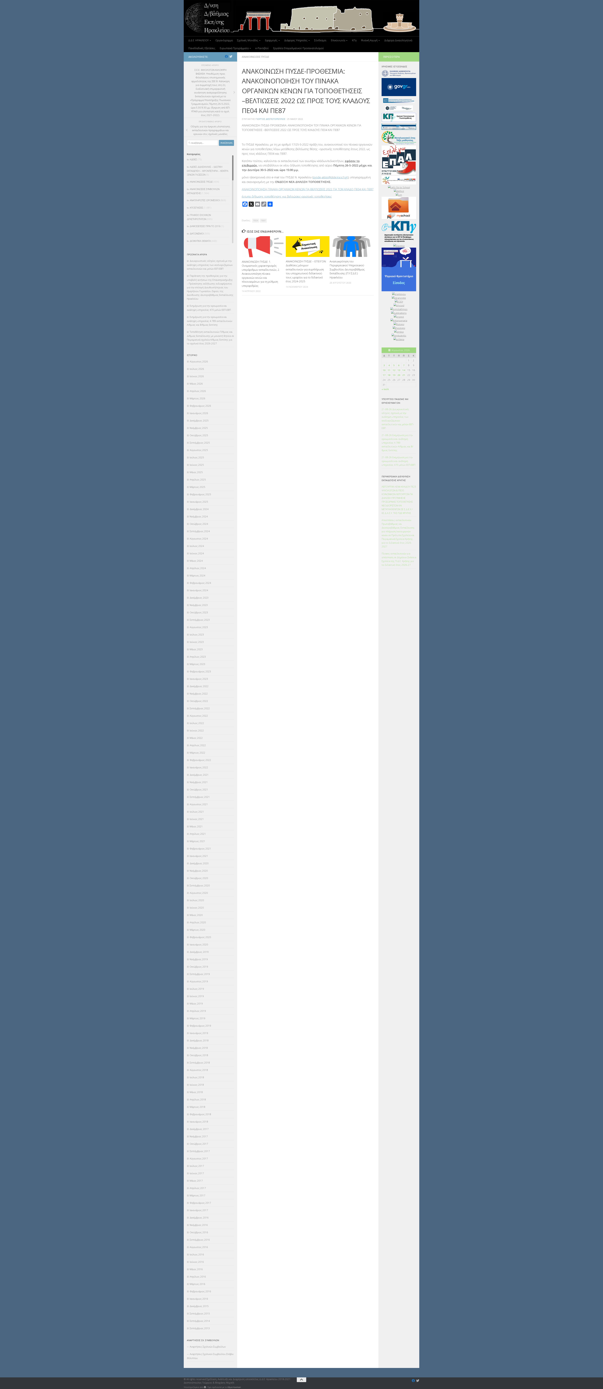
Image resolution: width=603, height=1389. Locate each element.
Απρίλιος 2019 (198, 1010)
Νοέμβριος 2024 (199, 516)
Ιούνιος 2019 (197, 996)
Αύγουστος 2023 (199, 627)
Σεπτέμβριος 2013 (200, 1328)
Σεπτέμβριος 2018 (200, 1062)
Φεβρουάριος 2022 (200, 760)
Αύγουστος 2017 (199, 1158)
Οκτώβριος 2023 (199, 612)
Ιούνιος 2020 (197, 907)
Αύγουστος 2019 (199, 981)
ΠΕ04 (255, 220)
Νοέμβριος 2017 (199, 1136)
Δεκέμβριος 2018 (199, 1040)
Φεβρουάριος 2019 (200, 1025)
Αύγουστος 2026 (199, 361)
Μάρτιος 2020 (197, 929)
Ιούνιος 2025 (197, 464)
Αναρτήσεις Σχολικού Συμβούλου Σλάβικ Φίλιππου (210, 1356)
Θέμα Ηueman (234, 1387)
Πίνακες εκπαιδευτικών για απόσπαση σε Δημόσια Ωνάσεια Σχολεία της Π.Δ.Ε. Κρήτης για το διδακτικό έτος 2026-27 (399, 559)
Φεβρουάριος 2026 (200, 405)
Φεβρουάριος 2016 (200, 1291)
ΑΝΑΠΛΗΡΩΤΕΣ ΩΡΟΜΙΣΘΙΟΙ (205, 200)
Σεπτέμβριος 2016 (200, 1239)
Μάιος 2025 (196, 472)
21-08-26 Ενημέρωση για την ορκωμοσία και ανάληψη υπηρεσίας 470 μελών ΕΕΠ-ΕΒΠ (398, 461)
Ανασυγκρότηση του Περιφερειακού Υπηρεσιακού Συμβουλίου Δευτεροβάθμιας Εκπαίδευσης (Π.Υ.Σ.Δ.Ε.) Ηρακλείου (347, 269)
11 (389, 370)
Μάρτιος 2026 (197, 398)
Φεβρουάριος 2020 (200, 937)
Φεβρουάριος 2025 (200, 494)
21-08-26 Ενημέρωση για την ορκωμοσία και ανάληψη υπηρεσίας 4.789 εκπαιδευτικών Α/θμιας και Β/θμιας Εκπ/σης (397, 443)
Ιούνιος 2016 (197, 1261)
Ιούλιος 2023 (197, 634)
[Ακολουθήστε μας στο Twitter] (230, 56)
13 (398, 370)
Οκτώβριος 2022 (199, 701)
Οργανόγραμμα (224, 40)
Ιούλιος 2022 (197, 723)
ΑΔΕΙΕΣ (193, 159)
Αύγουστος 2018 (199, 1070)
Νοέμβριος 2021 (199, 782)
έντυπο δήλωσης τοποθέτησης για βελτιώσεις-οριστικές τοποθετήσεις (287, 196)
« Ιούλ (385, 389)
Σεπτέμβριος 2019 (200, 974)
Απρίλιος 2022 (198, 745)
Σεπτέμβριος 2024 (200, 531)
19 (394, 375)
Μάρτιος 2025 (197, 486)
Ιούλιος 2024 (197, 546)
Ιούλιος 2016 (197, 1254)
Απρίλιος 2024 (198, 568)
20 (398, 375)
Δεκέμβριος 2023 (199, 597)
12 (394, 370)
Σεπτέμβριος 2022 (200, 708)
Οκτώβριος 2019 (199, 966)
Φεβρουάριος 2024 (200, 582)
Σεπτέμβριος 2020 (200, 885)
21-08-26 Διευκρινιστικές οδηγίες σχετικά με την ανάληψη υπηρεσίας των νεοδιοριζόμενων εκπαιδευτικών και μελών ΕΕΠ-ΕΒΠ (398, 419)
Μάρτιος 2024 (197, 575)
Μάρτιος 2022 (197, 752)
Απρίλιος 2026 (198, 391)
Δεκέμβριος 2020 (199, 863)
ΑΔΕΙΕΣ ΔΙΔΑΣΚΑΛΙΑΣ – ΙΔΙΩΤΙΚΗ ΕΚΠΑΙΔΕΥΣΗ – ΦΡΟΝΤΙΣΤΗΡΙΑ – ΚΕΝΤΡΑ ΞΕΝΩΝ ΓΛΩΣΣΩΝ (207, 170)
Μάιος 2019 (196, 1003)
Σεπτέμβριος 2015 (200, 1313)
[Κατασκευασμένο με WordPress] (205, 1387)
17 (384, 375)
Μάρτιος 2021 (197, 841)
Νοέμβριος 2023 (199, 605)
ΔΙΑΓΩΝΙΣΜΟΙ (197, 233)
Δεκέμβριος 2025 (199, 420)
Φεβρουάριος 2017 (200, 1202)
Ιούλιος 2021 (197, 811)
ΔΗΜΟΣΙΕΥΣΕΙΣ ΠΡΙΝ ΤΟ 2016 (205, 226)
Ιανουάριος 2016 (199, 1298)
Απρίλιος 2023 (198, 656)
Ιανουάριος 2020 (199, 944)
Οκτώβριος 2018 (199, 1055)
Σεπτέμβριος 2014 (200, 1320)
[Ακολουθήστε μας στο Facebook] (226, 56)
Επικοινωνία (338, 40)
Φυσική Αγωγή (369, 40)
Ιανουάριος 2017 (199, 1210)
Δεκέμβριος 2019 (199, 951)
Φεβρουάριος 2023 (200, 671)
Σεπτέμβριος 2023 (200, 619)
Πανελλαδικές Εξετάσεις (201, 48)
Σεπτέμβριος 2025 (200, 442)
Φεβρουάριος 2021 (200, 848)
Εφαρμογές (271, 40)
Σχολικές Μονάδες (247, 40)
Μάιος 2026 (196, 383)
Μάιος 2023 (196, 649)
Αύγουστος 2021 (199, 804)
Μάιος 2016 (196, 1269)
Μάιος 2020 (196, 915)
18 (389, 375)
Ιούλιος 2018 (197, 1077)
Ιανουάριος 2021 (199, 855)
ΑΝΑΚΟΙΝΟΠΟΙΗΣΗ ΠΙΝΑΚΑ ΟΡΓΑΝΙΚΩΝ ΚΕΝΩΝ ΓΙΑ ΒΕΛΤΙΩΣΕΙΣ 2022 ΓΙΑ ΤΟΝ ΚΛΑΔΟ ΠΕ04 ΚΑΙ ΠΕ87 (307, 189)
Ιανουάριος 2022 (199, 767)
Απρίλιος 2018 (198, 1099)
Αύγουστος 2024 (199, 538)
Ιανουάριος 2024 (199, 590)
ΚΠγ (354, 40)
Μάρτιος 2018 (197, 1106)
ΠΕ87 (263, 220)
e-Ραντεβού (262, 48)
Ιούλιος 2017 (197, 1165)
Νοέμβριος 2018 (199, 1047)
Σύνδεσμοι (320, 40)
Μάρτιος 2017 (197, 1195)
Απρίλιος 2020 (198, 922)
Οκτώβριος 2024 (199, 523)
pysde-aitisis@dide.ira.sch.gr (330, 177)
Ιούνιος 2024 (197, 553)
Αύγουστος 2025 (199, 450)
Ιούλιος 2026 (197, 368)
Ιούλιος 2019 (197, 988)
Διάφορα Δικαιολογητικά (398, 40)
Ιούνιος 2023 (197, 641)
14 (403, 370)
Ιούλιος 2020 (197, 900)
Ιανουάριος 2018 (199, 1121)
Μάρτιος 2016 (197, 1284)
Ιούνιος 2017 (197, 1173)
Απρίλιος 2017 (198, 1188)
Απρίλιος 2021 (198, 833)
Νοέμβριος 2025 (199, 427)
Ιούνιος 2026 (197, 376)
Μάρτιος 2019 (197, 1018)
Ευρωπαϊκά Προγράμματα (234, 48)
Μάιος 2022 (196, 737)
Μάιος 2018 (196, 1092)
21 (403, 375)
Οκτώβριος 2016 (199, 1232)
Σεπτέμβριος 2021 (200, 796)
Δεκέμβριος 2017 (199, 1129)
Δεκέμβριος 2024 (199, 509)
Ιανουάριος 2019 (199, 1033)
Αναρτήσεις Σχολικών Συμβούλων (208, 1346)
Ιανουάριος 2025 (199, 501)
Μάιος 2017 (196, 1180)
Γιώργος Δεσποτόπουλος (270, 118)
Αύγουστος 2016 (199, 1247)
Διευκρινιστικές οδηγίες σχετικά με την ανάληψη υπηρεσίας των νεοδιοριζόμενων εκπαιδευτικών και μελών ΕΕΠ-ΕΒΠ (210, 264)
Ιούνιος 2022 (197, 730)
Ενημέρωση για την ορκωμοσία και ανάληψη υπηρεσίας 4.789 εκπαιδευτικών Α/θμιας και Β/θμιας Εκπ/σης (209, 320)
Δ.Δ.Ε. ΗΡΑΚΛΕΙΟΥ (198, 40)
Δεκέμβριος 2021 (199, 774)
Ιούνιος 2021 (197, 819)
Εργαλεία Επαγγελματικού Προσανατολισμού (298, 48)
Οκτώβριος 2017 (199, 1143)
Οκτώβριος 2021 (199, 789)
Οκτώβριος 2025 (199, 435)
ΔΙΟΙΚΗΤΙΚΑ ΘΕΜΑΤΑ (200, 240)
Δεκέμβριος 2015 (199, 1306)
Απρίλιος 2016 (198, 1276)
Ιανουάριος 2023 (199, 678)
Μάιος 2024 (196, 560)
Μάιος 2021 (196, 826)
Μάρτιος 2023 (197, 664)
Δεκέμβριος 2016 (199, 1217)
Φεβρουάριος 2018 (200, 1114)
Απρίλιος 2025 (198, 479)
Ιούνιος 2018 (197, 1084)
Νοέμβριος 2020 (199, 870)
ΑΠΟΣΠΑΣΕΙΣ (196, 207)
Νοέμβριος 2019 (199, 959)
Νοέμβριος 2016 (199, 1224)
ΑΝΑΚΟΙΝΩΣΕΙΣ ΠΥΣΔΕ (255, 57)
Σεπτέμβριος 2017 (200, 1151)
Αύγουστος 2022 (199, 715)
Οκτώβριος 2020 (199, 878)
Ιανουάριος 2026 (199, 413)
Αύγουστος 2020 (199, 892)
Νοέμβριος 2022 (199, 693)
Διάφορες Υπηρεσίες (295, 40)
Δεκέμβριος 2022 (199, 686)
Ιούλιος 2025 (197, 457)
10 (384, 370)
